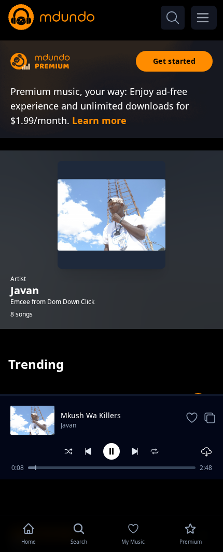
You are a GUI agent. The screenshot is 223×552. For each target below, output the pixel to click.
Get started (174, 61)
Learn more (99, 120)
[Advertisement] (111, 496)
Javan (68, 425)
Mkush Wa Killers (91, 415)
